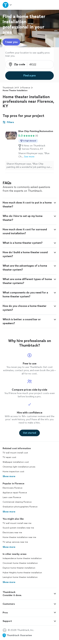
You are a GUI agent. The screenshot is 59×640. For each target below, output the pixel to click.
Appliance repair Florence (15, 492)
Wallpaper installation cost (16, 462)
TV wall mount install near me (17, 523)
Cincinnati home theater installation (20, 563)
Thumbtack (8, 88)
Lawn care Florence (12, 497)
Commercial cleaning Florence (17, 502)
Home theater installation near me (19, 537)
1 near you (11, 42)
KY (17, 88)
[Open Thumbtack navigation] (7, 5)
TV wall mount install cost (15, 453)
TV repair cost (9, 457)
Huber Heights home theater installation (22, 572)
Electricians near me (12, 532)
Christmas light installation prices (19, 467)
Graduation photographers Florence (20, 507)
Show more (9, 476)
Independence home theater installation (22, 558)
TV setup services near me (15, 542)
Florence (26, 88)
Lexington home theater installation (20, 577)
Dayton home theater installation (19, 568)
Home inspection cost (13, 471)
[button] (29, 204)
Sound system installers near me (18, 528)
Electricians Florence (12, 488)
